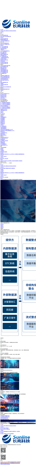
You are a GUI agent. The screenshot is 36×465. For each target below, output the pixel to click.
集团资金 (13, 168)
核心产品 (1, 431)
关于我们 (1, 29)
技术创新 (1, 171)
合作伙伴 (1, 155)
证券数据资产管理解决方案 (4, 415)
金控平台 (10, 168)
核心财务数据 (9, 160)
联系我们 (14, 30)
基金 (4, 168)
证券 (3, 168)
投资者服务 (16, 160)
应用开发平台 (6, 154)
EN (0, 163)
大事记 (5, 30)
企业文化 (1, 157)
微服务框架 (2, 154)
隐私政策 (5, 464)
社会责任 (5, 433)
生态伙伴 (5, 156)
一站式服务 (18, 431)
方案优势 (1, 226)
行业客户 (1, 156)
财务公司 (1, 429)
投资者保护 (20, 160)
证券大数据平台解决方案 (4, 419)
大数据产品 (11, 431)
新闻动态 (11, 30)
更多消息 (1, 432)
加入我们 (1, 433)
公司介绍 (1, 30)
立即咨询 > (2, 224)
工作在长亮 (6, 158)
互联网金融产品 (6, 431)
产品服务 (1, 90)
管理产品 (14, 431)
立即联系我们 (12, 423)
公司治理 (12, 160)
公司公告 (1, 160)
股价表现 (5, 160)
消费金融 (6, 168)
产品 (1, 170)
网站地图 (8, 464)
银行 (1, 168)
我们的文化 (2, 158)
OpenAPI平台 (11, 154)
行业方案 (1, 167)
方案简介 (1, 225)
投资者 (1, 159)
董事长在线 (8, 30)
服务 (3, 170)
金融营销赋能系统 (21, 154)
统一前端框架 (16, 154)
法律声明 (1, 464)
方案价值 (1, 227)
